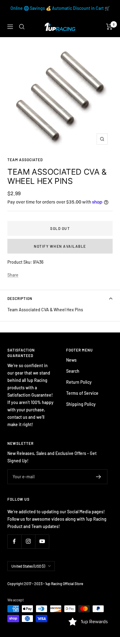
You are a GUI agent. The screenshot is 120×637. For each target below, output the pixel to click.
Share (12, 275)
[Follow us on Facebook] (14, 541)
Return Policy (79, 382)
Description (19, 298)
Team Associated (25, 159)
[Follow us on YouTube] (42, 541)
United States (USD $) (28, 566)
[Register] (98, 477)
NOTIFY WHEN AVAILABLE (60, 246)
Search (72, 371)
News (71, 360)
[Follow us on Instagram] (28, 541)
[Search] (22, 26)
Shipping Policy (81, 404)
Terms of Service (82, 393)
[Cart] (109, 27)
